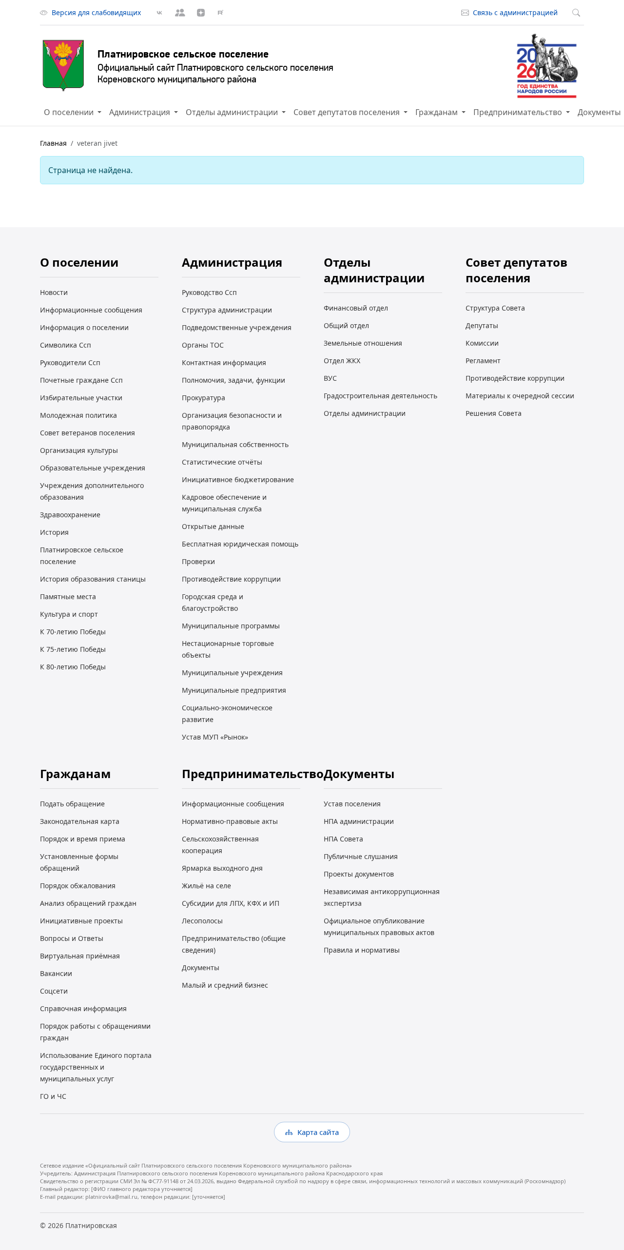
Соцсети (54, 991)
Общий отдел (346, 325)
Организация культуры (79, 450)
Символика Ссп (65, 345)
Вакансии (56, 973)
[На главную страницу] (63, 66)
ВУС (330, 378)
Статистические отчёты (222, 462)
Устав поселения (352, 803)
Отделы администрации (365, 413)
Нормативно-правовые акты (230, 821)
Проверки (198, 561)
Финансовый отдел (356, 307)
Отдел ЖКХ (342, 360)
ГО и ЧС (53, 1096)
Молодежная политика (78, 415)
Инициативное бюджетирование (238, 479)
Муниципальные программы (231, 625)
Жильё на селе (206, 885)
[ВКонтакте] (159, 13)
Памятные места (68, 596)
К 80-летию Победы (73, 666)
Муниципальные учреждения (232, 672)
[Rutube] (220, 13)
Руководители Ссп (70, 362)
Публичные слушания (361, 856)
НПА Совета (343, 838)
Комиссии (482, 343)
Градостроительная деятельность (380, 395)
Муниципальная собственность (235, 444)
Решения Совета (494, 413)
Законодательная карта (79, 821)
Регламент (483, 360)
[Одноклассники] (180, 12)
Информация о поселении (84, 327)
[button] (72, 112)
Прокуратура (203, 397)
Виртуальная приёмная (80, 955)
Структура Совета (495, 307)
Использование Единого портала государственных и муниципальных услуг (96, 1067)
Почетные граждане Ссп (81, 380)
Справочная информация (83, 1008)
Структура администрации (227, 309)
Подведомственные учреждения (237, 327)
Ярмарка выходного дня (222, 868)
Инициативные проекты (81, 920)
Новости (54, 292)
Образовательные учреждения (92, 467)
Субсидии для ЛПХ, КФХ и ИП (230, 903)
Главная (53, 143)
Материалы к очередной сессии (520, 395)
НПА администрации (359, 821)
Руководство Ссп (209, 292)
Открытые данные (213, 526)
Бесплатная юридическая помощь (240, 543)
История (54, 532)
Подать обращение (72, 803)
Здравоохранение (70, 514)
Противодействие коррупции (231, 579)
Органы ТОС (203, 345)
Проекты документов (359, 874)
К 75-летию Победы (73, 649)
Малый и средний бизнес (225, 985)
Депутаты (482, 325)
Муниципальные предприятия (234, 690)
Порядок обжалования (78, 885)
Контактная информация (224, 362)
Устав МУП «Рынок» (215, 737)
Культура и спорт (69, 614)
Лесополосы (202, 920)
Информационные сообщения (91, 309)
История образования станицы (93, 579)
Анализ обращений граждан (88, 903)
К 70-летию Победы (73, 631)
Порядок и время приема (82, 838)
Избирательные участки (81, 397)
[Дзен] (201, 13)
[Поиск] (578, 13)
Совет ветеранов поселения (87, 432)
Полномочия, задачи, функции (233, 380)
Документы (200, 967)
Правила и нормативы (362, 950)
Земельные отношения (363, 343)
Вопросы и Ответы (71, 938)
